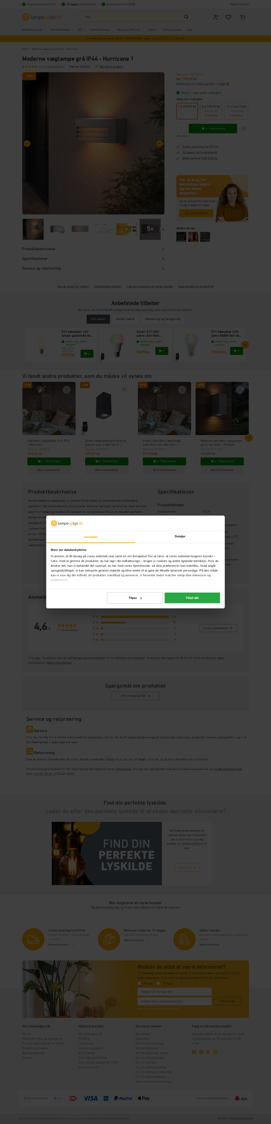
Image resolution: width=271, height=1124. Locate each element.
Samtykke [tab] (91, 537)
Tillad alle (192, 597)
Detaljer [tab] (180, 536)
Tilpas (133, 597)
